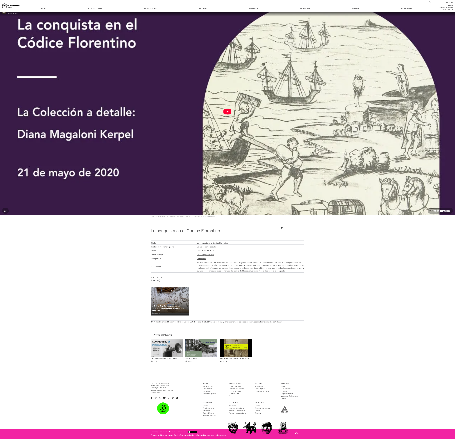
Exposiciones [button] (95, 9)
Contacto (258, 413)
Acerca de (232, 406)
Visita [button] (43, 9)
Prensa (257, 406)
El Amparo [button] (406, 9)
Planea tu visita (208, 386)
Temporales (233, 396)
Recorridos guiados (209, 394)
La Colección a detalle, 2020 (179, 216)
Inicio (152, 216)
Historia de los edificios (237, 411)
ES (447, 3)
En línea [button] (203, 9)
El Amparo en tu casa (215, 322)
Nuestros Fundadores (236, 408)
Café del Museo (208, 413)
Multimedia (161, 216)
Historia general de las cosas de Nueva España (242, 322)
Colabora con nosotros (263, 408)
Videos (283, 399)
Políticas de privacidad (177, 432)
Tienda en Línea (208, 408)
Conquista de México (181, 322)
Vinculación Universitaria (289, 396)
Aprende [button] (253, 9)
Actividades (207, 391)
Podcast (284, 391)
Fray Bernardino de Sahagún (271, 322)
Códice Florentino (160, 322)
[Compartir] (282, 228)
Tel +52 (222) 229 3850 (158, 388)
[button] (430, 2)
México (170, 322)
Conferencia (201, 259)
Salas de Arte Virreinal (236, 389)
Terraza (205, 406)
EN (451, 3)
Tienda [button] (355, 9)
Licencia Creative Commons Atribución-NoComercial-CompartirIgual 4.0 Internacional (197, 435)
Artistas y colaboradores (237, 413)
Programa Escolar (287, 394)
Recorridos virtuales (262, 391)
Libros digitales (260, 389)
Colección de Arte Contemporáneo (235, 393)
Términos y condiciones (159, 432)
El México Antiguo (235, 386)
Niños (283, 386)
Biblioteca (206, 411)
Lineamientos (207, 389)
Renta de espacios (209, 416)
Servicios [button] (305, 9)
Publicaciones (286, 389)
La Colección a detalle (198, 322)
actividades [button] (150, 9)
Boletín (257, 411)
